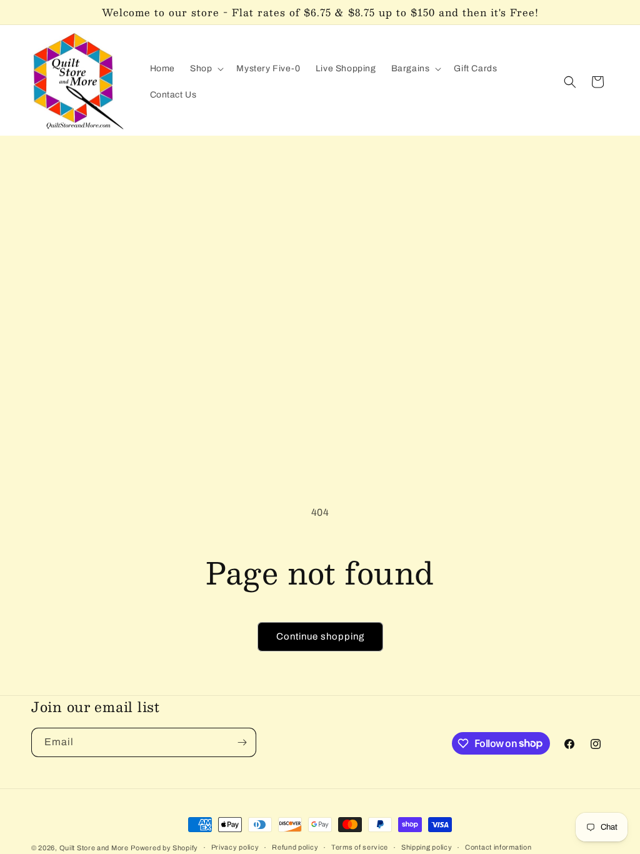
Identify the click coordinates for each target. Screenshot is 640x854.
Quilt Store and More (94, 847)
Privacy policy (235, 847)
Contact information (498, 847)
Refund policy (295, 847)
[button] (205, 69)
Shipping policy (426, 847)
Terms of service (359, 847)
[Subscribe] (242, 742)
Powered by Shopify (164, 847)
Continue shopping (320, 636)
